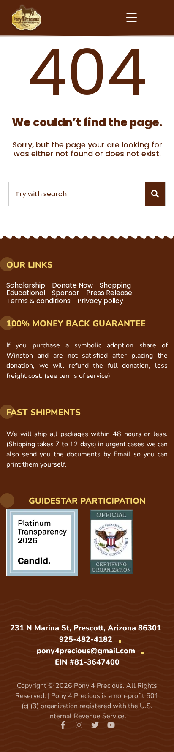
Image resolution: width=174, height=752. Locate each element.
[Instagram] (79, 725)
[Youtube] (111, 725)
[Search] (155, 194)
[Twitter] (95, 725)
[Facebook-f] (63, 725)
